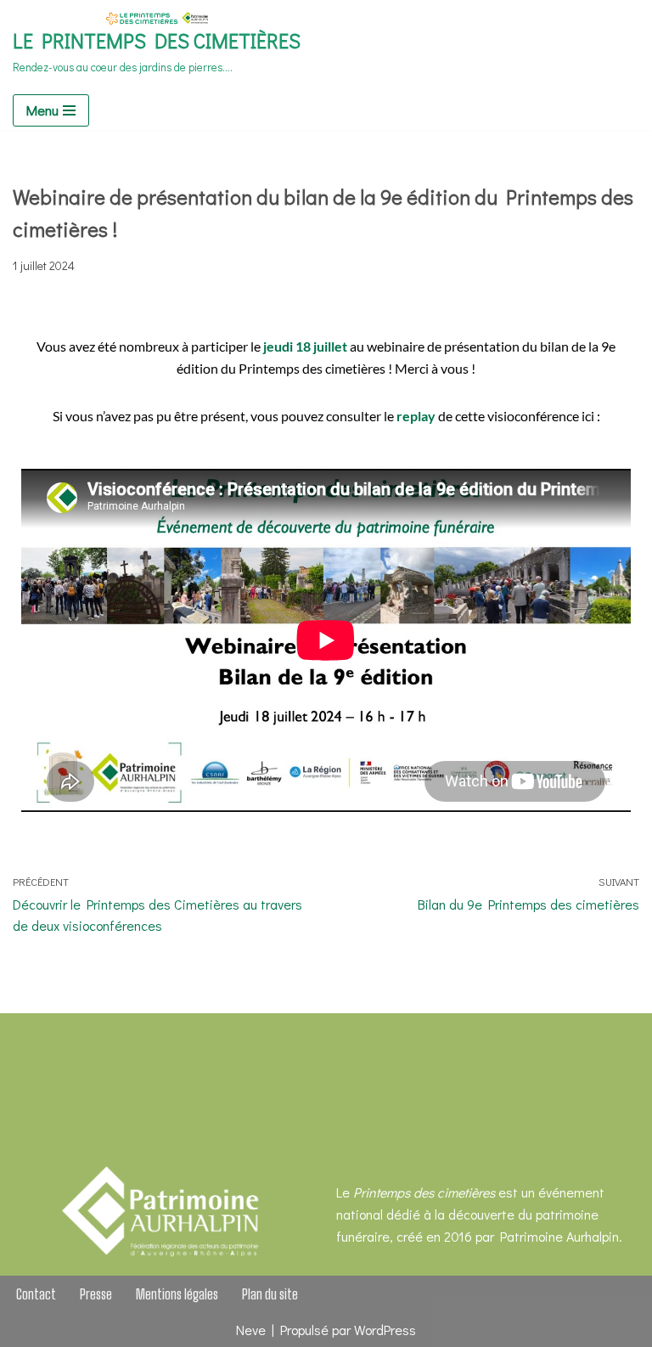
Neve (251, 1330)
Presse (96, 1294)
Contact (36, 1294)
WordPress (385, 1330)
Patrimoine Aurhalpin (559, 1236)
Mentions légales (177, 1294)
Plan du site (270, 1294)
